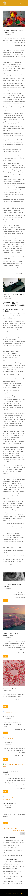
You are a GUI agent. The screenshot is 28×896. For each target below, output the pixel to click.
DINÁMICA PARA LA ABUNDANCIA (12, 855)
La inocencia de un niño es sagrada (13, 840)
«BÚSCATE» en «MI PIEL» (9, 716)
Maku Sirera (8, 34)
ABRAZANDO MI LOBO (9, 848)
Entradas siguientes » (19, 830)
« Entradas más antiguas (10, 828)
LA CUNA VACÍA (7, 742)
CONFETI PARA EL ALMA (10, 689)
